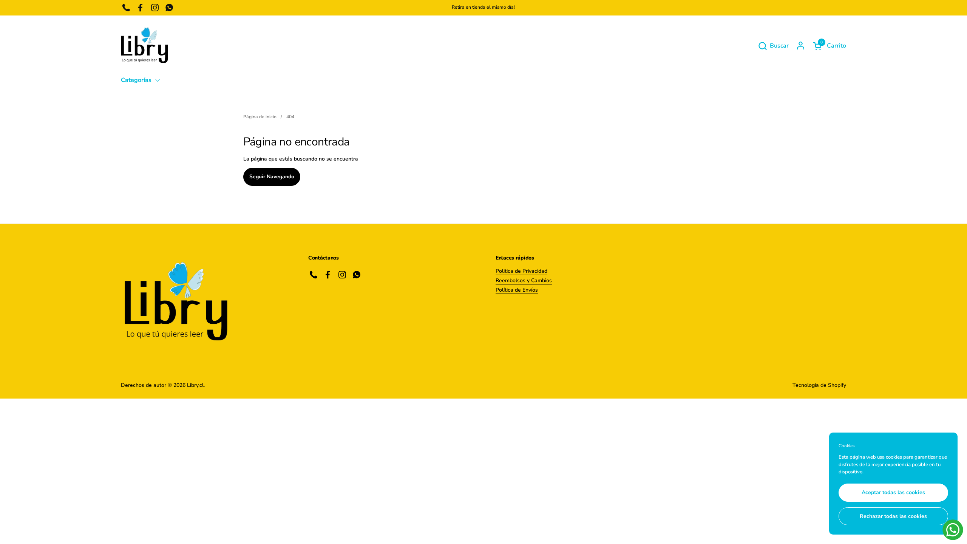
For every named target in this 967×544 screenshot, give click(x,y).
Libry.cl (195, 385)
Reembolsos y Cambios (524, 280)
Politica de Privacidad (521, 271)
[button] (773, 46)
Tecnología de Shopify (819, 385)
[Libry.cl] (144, 46)
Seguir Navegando (271, 176)
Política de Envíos (517, 290)
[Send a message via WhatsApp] (952, 529)
